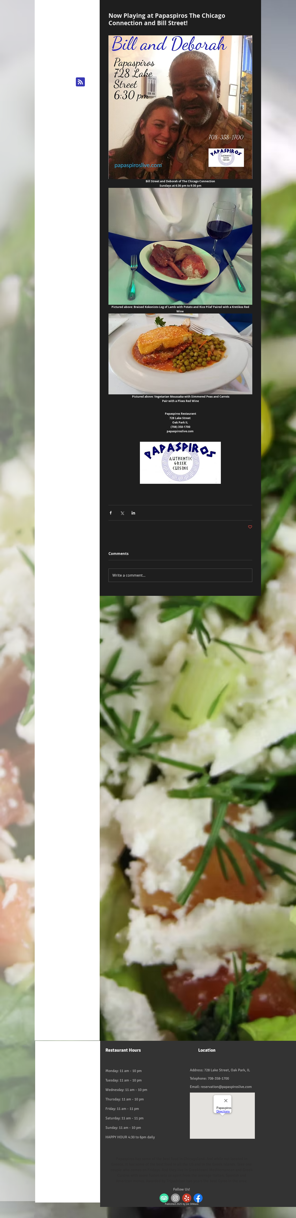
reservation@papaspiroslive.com (226, 1086)
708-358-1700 (218, 1078)
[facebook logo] (198, 1198)
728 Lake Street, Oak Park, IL (227, 1070)
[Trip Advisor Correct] (164, 1198)
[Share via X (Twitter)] (122, 513)
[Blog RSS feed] (80, 82)
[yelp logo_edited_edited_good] (186, 1198)
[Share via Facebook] (110, 513)
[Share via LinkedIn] (133, 513)
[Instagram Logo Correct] (175, 1198)
